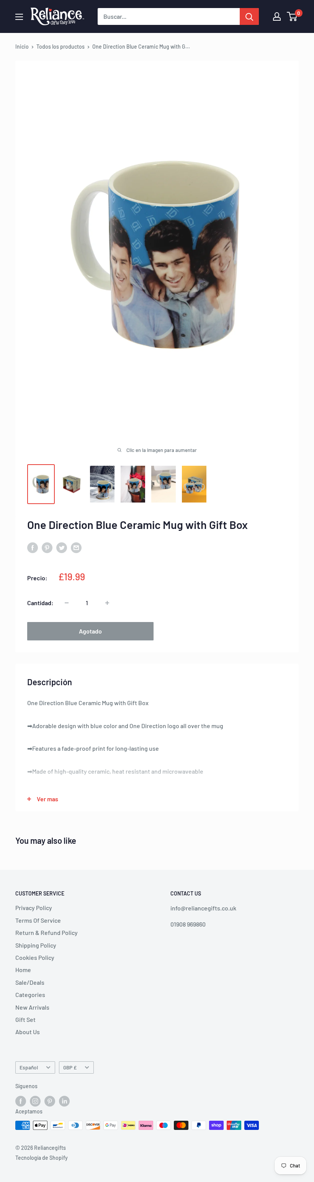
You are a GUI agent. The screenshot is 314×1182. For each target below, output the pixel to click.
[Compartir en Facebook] (32, 547)
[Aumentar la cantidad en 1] (107, 603)
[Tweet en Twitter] (61, 547)
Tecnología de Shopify (41, 1157)
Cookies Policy (34, 957)
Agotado (90, 631)
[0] (292, 16)
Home (23, 969)
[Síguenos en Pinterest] (49, 1100)
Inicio (22, 46)
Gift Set (25, 1019)
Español (29, 1067)
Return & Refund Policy (46, 932)
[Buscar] (249, 16)
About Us (27, 1031)
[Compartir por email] (76, 547)
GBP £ (70, 1067)
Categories (30, 994)
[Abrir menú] (19, 17)
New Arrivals (32, 1007)
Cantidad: (40, 602)
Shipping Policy (35, 945)
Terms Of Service (38, 920)
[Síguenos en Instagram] (35, 1100)
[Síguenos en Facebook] (20, 1100)
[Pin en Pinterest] (47, 547)
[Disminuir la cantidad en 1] (67, 603)
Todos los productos (60, 46)
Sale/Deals (29, 982)
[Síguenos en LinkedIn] (64, 1100)
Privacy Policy (33, 907)
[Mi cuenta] (277, 16)
